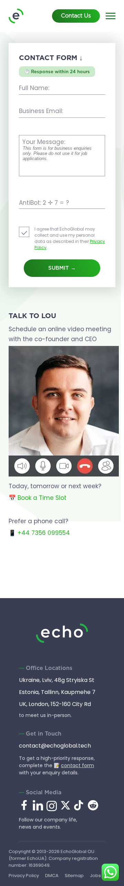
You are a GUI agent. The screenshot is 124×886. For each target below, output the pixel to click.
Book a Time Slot (42, 498)
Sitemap (74, 875)
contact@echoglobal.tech (55, 746)
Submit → (62, 268)
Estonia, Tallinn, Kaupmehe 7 (57, 692)
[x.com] (65, 808)
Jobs (95, 875)
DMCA (52, 875)
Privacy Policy (24, 875)
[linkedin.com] (38, 810)
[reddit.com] (93, 808)
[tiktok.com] (79, 808)
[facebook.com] (24, 805)
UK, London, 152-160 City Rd (55, 704)
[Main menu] (110, 17)
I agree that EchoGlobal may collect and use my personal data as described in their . (69, 238)
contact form (77, 765)
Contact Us (76, 16)
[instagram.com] (51, 810)
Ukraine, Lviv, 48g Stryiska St (56, 680)
